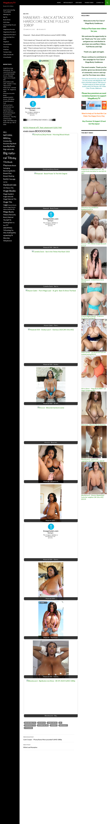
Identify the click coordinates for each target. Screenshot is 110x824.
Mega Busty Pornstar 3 (9, 34)
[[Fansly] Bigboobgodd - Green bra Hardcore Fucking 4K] (94, 299)
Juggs (5, 205)
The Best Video (89, 2)
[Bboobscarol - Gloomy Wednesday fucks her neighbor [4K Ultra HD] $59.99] (94, 478)
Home (59, 2)
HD (60, 722)
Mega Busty (63, 725)
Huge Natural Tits (9, 199)
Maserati (54, 725)
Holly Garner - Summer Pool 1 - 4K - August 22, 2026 (9, 89)
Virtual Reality (68, 2)
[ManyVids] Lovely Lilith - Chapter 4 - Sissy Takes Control (9, 83)
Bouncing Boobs (9, 171)
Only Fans (6, 47)
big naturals (8, 149)
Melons (6, 215)
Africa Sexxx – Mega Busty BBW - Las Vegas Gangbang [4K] (93, 389)
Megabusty (42, 29)
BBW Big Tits (7, 14)
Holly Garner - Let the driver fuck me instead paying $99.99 (93, 353)
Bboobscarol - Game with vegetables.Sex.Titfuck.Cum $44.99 (92, 460)
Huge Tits (7, 202)
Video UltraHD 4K (8, 54)
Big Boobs (11, 146)
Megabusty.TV (9, 2)
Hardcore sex (52, 722)
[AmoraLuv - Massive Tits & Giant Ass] (94, 407)
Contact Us (99, 2)
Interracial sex (43, 725)
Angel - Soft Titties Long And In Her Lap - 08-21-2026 (9, 122)
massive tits (11, 209)
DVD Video (79, 2)
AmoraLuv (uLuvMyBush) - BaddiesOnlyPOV (90, 208)
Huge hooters (8, 194)
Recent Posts (7, 64)
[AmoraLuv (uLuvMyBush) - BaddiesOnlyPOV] (94, 190)
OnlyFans (6, 49)
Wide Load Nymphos (30, 746)
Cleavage (12, 179)
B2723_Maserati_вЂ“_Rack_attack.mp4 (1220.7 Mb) (42, 127)
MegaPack (6, 41)
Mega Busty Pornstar (9, 29)
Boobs (9, 165)
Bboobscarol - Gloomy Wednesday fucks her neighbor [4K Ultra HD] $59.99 (92, 497)
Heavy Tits (10, 188)
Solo (10, 222)
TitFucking (28, 728)
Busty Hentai (6, 19)
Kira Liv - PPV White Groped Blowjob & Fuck (8, 101)
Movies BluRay (7, 44)
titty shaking (7, 233)
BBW (5, 138)
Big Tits (25, 14)
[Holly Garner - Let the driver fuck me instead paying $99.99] (94, 335)
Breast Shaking (8, 176)
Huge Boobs (9, 190)
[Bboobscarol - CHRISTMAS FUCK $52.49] (94, 263)
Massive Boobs (12, 205)
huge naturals (8, 196)
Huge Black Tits (30, 725)
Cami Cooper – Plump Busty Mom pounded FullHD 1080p (42, 738)
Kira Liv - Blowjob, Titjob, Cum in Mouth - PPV (9, 78)
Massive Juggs (7, 207)
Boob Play (41, 722)
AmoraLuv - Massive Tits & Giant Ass (93, 425)
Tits (12, 230)
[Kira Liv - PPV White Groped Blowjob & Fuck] (94, 226)
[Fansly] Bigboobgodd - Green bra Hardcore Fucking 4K (92, 317)
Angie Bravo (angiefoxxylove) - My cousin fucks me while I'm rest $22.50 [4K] (93, 171)
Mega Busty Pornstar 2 (9, 32)
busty (5, 179)
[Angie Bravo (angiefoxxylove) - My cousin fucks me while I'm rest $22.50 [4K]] (94, 152)
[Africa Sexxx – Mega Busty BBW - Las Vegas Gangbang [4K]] (94, 371)
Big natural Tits (30, 722)
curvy (5, 182)
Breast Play (7, 173)
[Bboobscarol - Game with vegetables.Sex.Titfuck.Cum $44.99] (94, 442)
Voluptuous (7, 241)
